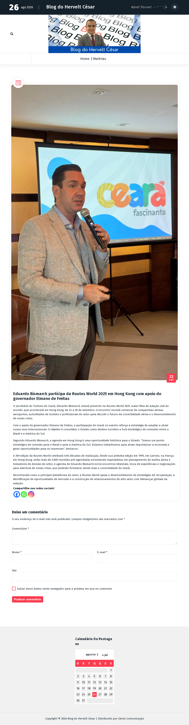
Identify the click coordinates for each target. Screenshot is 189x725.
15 (111, 682)
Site (14, 570)
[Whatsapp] (24, 494)
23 (78, 694)
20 (100, 688)
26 (94, 694)
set (171, 378)
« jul (105, 655)
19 (94, 688)
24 (83, 694)
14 (105, 682)
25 (89, 694)
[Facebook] (16, 494)
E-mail (102, 552)
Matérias (99, 59)
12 (94, 682)
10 (83, 682)
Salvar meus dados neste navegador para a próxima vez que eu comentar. (64, 588)
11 (89, 682)
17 (83, 688)
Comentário (20, 528)
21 (105, 688)
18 (88, 688)
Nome (17, 552)
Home (85, 59)
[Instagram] (31, 494)
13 (100, 682)
